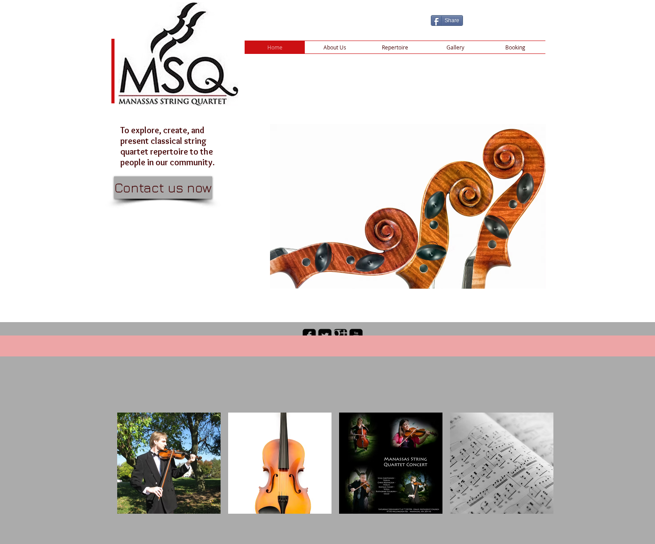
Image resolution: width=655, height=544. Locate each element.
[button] (169, 463)
